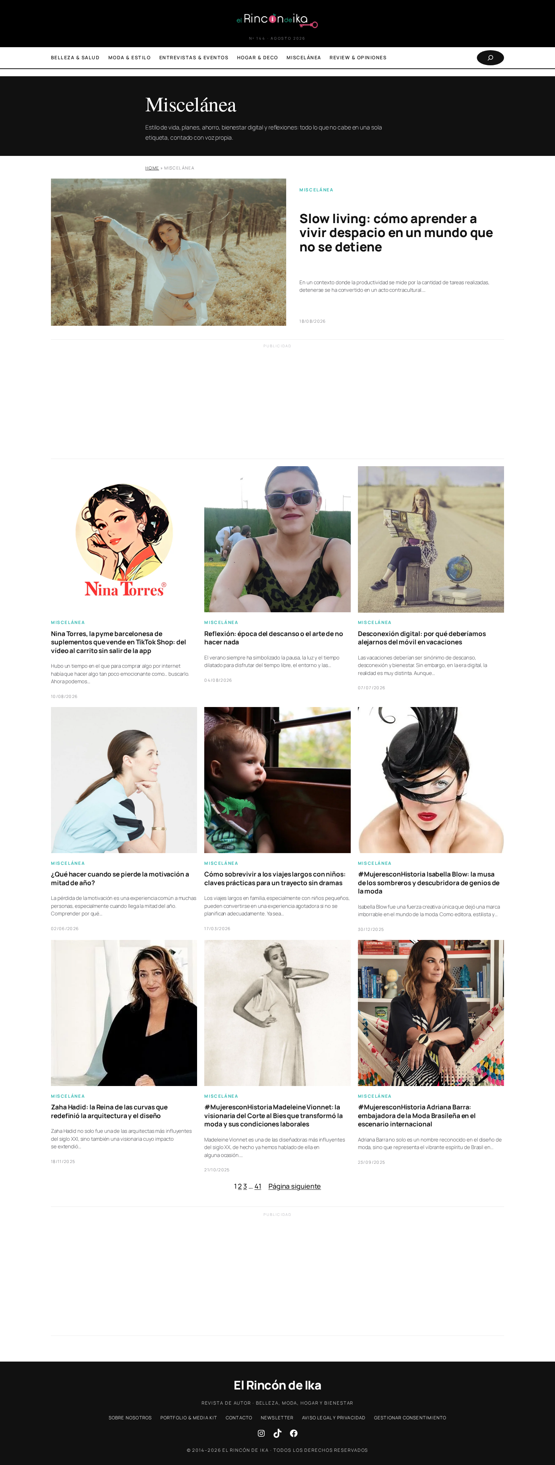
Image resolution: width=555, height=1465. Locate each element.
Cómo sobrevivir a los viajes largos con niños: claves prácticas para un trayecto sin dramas (274, 878)
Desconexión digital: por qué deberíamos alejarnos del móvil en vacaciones (422, 638)
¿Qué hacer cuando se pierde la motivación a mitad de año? (120, 878)
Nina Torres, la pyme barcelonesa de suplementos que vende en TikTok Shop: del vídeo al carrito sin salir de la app (118, 642)
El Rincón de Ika (277, 1385)
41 (257, 1186)
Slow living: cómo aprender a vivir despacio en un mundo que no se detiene (396, 232)
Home (152, 168)
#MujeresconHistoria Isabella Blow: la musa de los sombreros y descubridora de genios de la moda (429, 882)
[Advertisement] (277, 406)
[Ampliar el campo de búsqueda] (490, 57)
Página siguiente (294, 1186)
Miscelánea (316, 190)
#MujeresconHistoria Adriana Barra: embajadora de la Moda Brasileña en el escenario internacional (417, 1115)
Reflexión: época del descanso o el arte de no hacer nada (273, 638)
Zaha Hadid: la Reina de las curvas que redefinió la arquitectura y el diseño (109, 1111)
